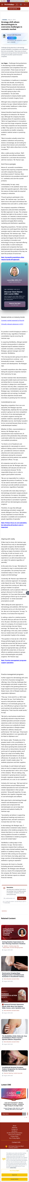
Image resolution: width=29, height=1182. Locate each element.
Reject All (14, 1175)
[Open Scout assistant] (21, 4)
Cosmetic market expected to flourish (12, 320)
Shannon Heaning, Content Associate (13, 1073)
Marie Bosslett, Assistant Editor (11, 979)
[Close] (27, 1151)
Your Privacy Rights (14, 1138)
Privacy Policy (14, 1136)
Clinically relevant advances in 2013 (12, 324)
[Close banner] (27, 2)
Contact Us (14, 1129)
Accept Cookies (14, 1179)
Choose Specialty (13, 8)
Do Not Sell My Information (14, 1133)
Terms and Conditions (14, 1134)
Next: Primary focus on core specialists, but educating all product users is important (14, 525)
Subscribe (20, 898)
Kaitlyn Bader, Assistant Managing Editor (13, 947)
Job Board (14, 1131)
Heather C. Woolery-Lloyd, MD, (11, 946)
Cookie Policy (13, 1167)
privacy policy (7, 902)
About (14, 1125)
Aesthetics (4, 911)
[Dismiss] (26, 264)
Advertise (14, 1127)
